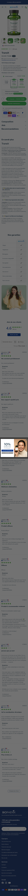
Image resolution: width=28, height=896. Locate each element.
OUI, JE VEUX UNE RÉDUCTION (7, 450)
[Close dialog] (26, 439)
